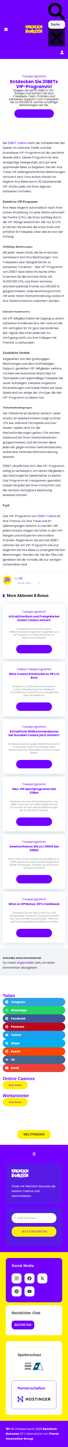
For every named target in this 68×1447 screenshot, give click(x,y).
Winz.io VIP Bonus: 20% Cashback (34, 904)
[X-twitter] (42, 1278)
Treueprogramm (34, 76)
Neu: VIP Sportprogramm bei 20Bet (34, 791)
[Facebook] (29, 1278)
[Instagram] (17, 1278)
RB (20, 578)
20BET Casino (17, 143)
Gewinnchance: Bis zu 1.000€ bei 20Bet (34, 848)
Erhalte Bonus (33, 113)
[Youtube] (29, 1291)
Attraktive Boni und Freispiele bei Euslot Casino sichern (34, 618)
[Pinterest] (17, 1291)
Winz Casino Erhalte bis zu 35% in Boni (34, 676)
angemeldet (25, 963)
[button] (6, 29)
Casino (21, 669)
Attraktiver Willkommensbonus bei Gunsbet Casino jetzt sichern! (34, 733)
